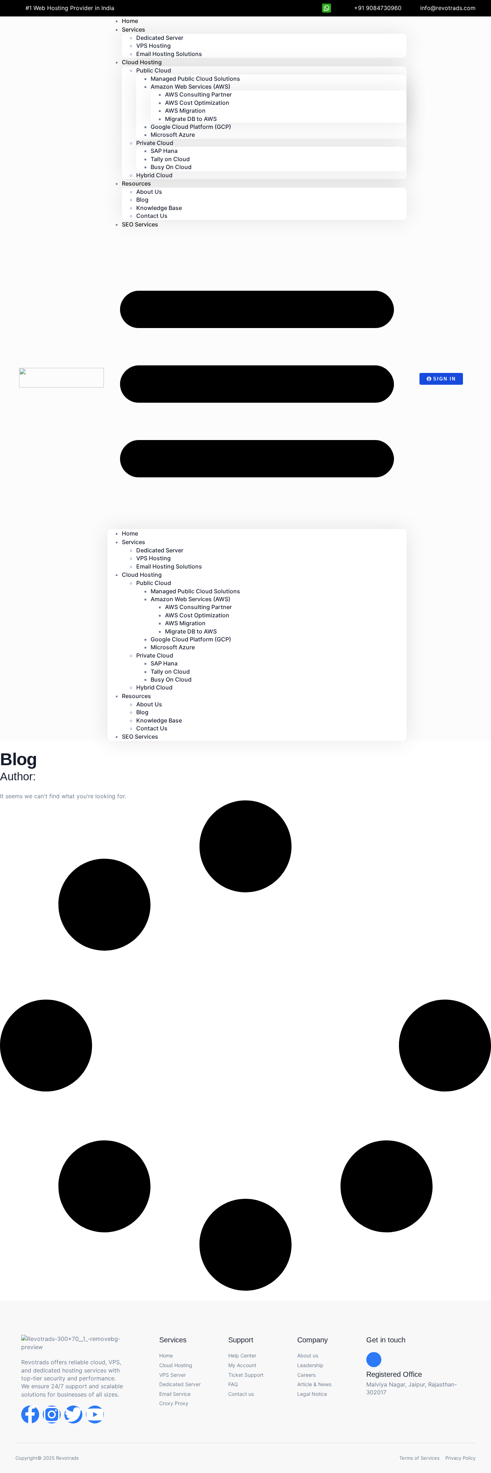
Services (133, 29)
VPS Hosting (153, 45)
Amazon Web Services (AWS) (190, 86)
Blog (142, 199)
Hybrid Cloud (154, 175)
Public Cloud (153, 70)
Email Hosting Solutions (169, 53)
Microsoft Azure (173, 134)
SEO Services (140, 224)
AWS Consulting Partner (198, 94)
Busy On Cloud (171, 166)
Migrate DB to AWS (191, 118)
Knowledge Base (159, 207)
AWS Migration (185, 110)
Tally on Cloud (170, 159)
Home (130, 533)
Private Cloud (154, 142)
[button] (257, 379)
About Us (149, 191)
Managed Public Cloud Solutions (195, 78)
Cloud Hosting (142, 62)
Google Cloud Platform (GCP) (191, 126)
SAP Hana (164, 150)
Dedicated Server (159, 37)
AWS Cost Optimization (197, 102)
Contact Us (152, 728)
